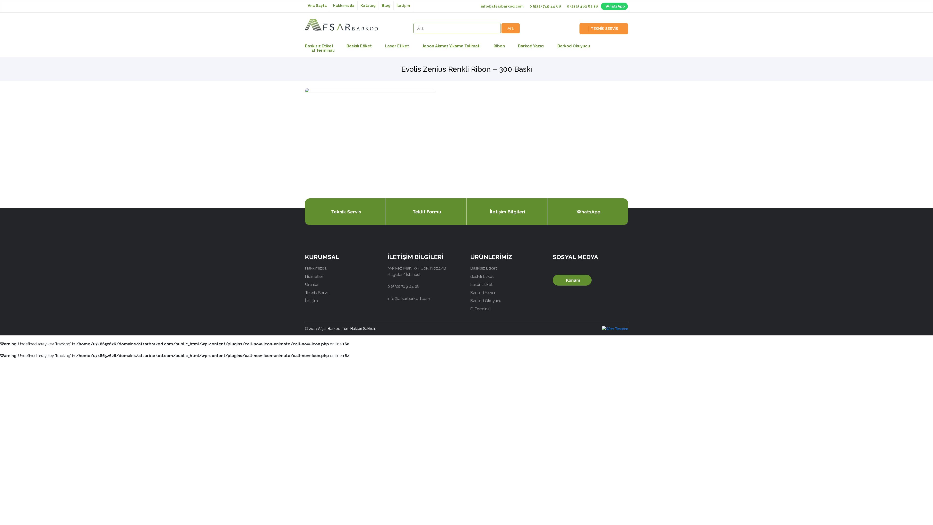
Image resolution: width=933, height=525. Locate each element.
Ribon (499, 46)
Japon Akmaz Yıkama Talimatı (451, 46)
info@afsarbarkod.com (502, 6)
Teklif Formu (427, 211)
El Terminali (323, 50)
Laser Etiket (397, 46)
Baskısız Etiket (483, 268)
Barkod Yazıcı (531, 46)
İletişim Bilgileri (507, 211)
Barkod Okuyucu (573, 46)
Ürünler (312, 284)
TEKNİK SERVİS (604, 28)
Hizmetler (314, 276)
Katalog (368, 5)
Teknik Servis (346, 211)
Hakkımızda (343, 5)
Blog (386, 5)
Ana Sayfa (317, 5)
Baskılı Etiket (359, 46)
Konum (573, 280)
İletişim (403, 5)
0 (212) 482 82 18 (582, 6)
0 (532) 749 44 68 (545, 6)
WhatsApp (615, 6)
